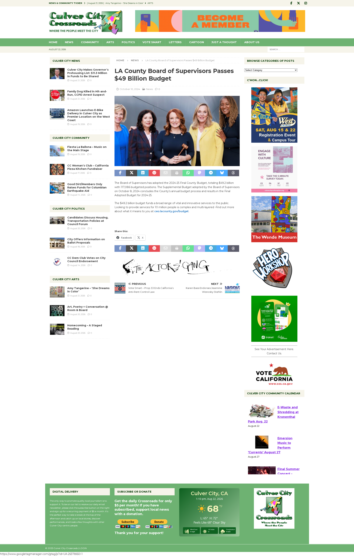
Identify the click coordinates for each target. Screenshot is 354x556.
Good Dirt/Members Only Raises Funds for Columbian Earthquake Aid (87, 187)
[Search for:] (286, 49)
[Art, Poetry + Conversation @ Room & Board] (57, 310)
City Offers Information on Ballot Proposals (86, 241)
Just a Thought (224, 42)
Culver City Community (71, 138)
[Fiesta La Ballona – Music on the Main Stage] (57, 150)
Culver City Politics (69, 208)
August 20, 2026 (77, 228)
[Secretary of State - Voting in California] (274, 383)
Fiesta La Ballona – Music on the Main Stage (87, 148)
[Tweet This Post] (131, 173)
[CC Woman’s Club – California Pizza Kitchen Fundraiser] (57, 169)
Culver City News (66, 60)
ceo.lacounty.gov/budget (171, 211)
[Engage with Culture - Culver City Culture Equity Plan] (274, 190)
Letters (175, 42)
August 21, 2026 (77, 80)
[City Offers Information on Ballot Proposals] (57, 243)
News (69, 42)
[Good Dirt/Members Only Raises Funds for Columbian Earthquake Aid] (57, 188)
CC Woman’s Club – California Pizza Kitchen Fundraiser (88, 167)
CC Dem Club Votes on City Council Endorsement (86, 259)
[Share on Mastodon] (199, 173)
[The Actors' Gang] (177, 273)
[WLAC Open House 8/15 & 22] (274, 140)
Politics (128, 42)
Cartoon (196, 42)
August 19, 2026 (77, 124)
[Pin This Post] (154, 173)
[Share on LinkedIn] (142, 173)
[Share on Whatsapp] (188, 173)
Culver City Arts (66, 279)
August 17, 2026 (77, 173)
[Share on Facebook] (120, 173)
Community (90, 42)
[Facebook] (291, 3)
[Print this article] (176, 173)
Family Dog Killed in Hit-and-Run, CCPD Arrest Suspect (87, 93)
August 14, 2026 (77, 195)
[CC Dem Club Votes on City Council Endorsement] (57, 261)
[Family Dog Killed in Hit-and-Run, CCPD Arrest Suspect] (57, 95)
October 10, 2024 (130, 89)
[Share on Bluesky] (222, 173)
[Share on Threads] (233, 173)
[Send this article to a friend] (165, 173)
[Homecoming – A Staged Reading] (57, 329)
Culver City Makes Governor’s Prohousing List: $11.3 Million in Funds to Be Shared (88, 73)
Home (53, 42)
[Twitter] (298, 3)
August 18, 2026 (77, 246)
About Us (251, 42)
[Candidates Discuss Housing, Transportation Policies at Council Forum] (57, 221)
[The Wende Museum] (274, 240)
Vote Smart (152, 42)
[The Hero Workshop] (274, 290)
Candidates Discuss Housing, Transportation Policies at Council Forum (87, 221)
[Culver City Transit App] (274, 339)
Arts (110, 42)
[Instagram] (306, 3)
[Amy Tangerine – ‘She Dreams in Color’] (57, 292)
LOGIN (83, 548)
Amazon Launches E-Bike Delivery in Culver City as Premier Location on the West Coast (88, 115)
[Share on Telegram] (210, 173)
